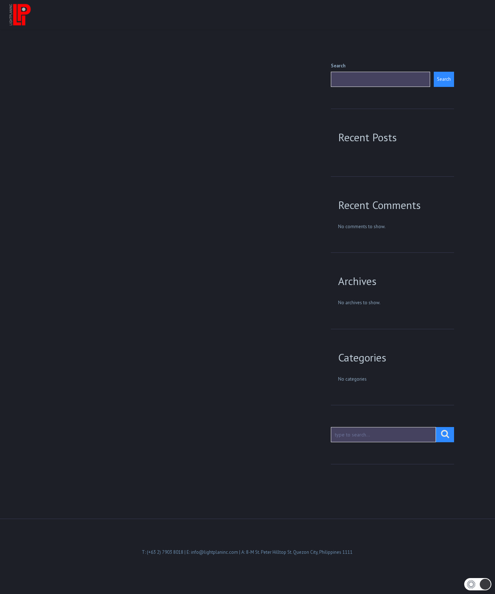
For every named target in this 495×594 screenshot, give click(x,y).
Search (338, 66)
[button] (477, 584)
